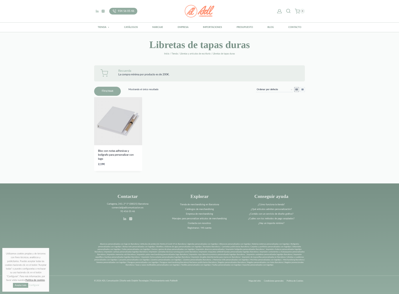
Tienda (102, 27)
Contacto (294, 27)
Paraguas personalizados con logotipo (143, 262)
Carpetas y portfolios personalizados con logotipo (270, 247)
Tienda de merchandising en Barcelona (199, 204)
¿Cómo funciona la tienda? (271, 204)
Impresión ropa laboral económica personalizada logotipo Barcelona (217, 254)
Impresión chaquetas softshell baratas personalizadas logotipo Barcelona (228, 252)
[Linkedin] (97, 11)
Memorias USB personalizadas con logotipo (231, 260)
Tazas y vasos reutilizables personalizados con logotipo (157, 265)
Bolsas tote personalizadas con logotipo (139, 247)
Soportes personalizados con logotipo (258, 265)
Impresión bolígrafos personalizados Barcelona (245, 249)
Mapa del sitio (255, 281)
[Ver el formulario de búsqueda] (288, 11)
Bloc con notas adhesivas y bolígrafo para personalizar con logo (116, 155)
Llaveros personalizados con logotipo (166, 260)
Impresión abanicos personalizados (210, 249)
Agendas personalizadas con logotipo (202, 244)
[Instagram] (103, 11)
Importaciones (212, 27)
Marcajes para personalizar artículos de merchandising (199, 218)
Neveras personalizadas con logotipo (111, 262)
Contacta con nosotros (199, 223)
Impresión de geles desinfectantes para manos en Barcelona (215, 257)
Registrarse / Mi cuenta (199, 228)
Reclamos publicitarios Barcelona (203, 262)
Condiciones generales (274, 281)
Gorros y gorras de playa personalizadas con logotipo (173, 249)
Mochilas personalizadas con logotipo (265, 260)
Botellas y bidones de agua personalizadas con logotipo (179, 247)
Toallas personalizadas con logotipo (226, 265)
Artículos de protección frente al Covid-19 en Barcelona (163, 244)
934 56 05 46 (126, 11)
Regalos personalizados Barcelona (232, 262)
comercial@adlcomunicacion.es (128, 208)
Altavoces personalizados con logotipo (235, 244)
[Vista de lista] (302, 89)
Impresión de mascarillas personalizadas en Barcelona (264, 257)
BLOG (270, 27)
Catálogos (131, 27)
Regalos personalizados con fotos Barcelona (265, 262)
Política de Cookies (295, 281)
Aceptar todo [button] (20, 285)
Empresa (183, 27)
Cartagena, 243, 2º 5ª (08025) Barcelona (127, 204)
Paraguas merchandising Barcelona (174, 262)
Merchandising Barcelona (293, 260)
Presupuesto (245, 27)
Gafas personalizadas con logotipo (136, 249)
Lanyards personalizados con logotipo (134, 260)
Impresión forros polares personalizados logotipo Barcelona (166, 257)
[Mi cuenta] (279, 11)
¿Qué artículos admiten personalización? (271, 209)
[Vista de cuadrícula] (296, 89)
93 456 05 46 (127, 211)
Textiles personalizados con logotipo (196, 265)
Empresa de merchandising (199, 214)
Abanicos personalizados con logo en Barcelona (119, 244)
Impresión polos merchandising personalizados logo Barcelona (162, 254)
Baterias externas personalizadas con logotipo (270, 244)
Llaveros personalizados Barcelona (197, 260)
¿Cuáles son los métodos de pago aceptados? (271, 218)
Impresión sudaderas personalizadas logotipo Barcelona (269, 254)
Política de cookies (35, 280)
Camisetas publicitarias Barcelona (235, 247)
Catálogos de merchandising (199, 209)
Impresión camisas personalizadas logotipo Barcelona (126, 252)
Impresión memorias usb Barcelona (121, 254)
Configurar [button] (34, 285)
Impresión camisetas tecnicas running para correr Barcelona (173, 252)
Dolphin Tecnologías (140, 281)
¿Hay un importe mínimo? (271, 223)
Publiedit (174, 281)
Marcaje (157, 27)
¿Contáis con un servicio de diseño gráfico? (271, 214)
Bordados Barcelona (211, 247)
